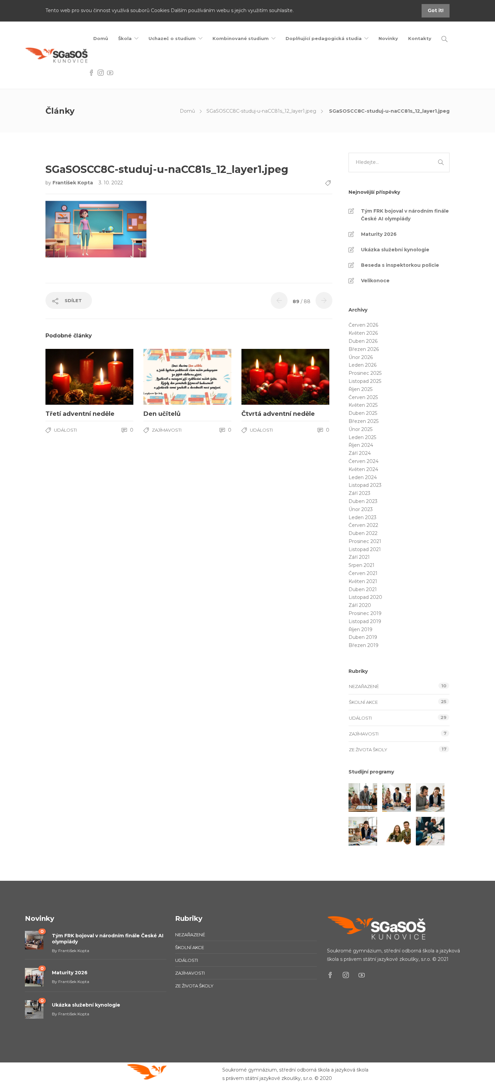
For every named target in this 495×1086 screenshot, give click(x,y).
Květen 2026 (363, 333)
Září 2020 (360, 605)
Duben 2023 (363, 501)
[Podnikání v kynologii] (396, 831)
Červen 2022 (363, 525)
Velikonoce (375, 281)
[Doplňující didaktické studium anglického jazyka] (430, 797)
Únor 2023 (361, 509)
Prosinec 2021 (365, 541)
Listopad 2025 (365, 381)
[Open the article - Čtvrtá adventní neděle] (263, 377)
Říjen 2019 (360, 629)
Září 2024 (360, 453)
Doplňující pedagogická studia (324, 38)
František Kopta (73, 183)
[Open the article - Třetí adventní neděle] (67, 377)
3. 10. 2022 (111, 183)
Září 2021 (359, 557)
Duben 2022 (363, 533)
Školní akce (363, 702)
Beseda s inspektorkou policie (400, 265)
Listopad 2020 (365, 597)
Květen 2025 (363, 405)
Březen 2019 (363, 645)
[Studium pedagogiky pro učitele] (363, 797)
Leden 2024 (363, 477)
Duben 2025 (363, 413)
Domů (100, 38)
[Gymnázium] (430, 831)
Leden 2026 (362, 365)
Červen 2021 (363, 573)
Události (65, 430)
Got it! (435, 10)
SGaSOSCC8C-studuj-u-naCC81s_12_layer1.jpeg (261, 111)
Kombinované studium (240, 38)
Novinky (388, 38)
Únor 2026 (361, 357)
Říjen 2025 (360, 389)
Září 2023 (359, 493)
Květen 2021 (363, 581)
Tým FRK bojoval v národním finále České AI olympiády (405, 215)
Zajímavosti (167, 430)
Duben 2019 (363, 637)
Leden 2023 (362, 517)
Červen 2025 (363, 397)
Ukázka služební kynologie (395, 250)
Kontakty (419, 38)
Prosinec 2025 (365, 373)
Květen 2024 (363, 469)
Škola (125, 38)
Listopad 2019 (365, 621)
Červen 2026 (363, 325)
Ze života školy (368, 749)
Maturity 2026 (379, 234)
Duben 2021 (363, 589)
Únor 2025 (360, 429)
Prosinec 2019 (365, 613)
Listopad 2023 (365, 485)
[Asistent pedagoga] (363, 831)
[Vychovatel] (396, 797)
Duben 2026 (363, 341)
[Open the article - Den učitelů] (165, 377)
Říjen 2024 (361, 445)
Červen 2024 (363, 461)
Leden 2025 (362, 437)
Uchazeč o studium (172, 38)
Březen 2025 (363, 421)
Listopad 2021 (365, 549)
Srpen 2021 (361, 565)
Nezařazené (364, 686)
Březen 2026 (364, 349)
